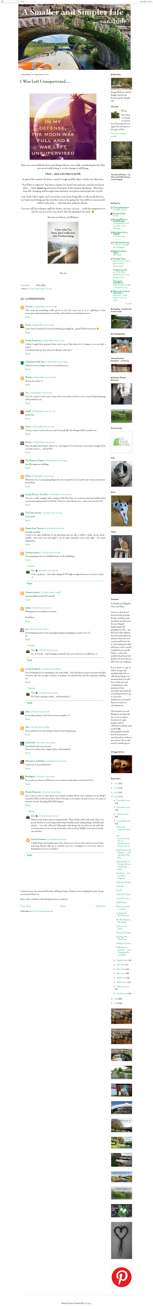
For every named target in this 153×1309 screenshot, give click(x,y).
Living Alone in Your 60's (36, 494)
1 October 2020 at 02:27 (41, 607)
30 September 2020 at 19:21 (43, 442)
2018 (116, 1003)
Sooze (28, 325)
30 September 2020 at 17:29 (43, 411)
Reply (27, 317)
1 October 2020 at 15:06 (48, 570)
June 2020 (121, 969)
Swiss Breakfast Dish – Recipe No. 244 (121, 286)
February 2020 (123, 986)
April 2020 (121, 977)
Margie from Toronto (34, 528)
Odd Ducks (121, 902)
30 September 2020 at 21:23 (59, 494)
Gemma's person (32, 552)
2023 (116, 783)
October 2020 (123, 814)
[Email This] (37, 285)
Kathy (28, 476)
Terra (27, 426)
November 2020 (123, 807)
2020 (116, 796)
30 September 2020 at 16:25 (56, 361)
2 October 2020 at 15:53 (45, 742)
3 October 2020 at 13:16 (45, 776)
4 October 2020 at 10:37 (48, 816)
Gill (27, 727)
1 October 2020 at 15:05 (48, 650)
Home (63, 906)
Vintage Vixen (119, 258)
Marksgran (30, 776)
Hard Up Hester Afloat (120, 252)
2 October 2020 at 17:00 (56, 761)
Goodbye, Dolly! (120, 209)
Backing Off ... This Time (122, 938)
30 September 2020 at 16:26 (44, 377)
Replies (32, 566)
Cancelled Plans (123, 894)
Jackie (27, 607)
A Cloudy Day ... (123, 898)
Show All (128, 304)
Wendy (28, 377)
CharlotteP (30, 742)
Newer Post (26, 906)
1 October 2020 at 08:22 (39, 629)
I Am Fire (120, 886)
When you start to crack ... (123, 908)
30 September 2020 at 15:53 (52, 340)
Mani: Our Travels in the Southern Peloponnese (121, 264)
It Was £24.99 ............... (119, 237)
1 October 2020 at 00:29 (52, 512)
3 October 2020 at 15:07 (51, 792)
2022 (116, 788)
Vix (26, 392)
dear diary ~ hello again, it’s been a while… (120, 298)
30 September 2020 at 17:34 (42, 426)
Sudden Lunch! (120, 270)
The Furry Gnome (33, 512)
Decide (119, 890)
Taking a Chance (123, 943)
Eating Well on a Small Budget (120, 220)
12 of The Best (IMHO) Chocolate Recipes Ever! (121, 275)
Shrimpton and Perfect (35, 761)
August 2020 (122, 960)
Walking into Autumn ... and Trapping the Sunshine (123, 951)
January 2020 (122, 993)
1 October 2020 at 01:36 (50, 552)
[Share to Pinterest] (45, 285)
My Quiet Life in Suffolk (120, 233)
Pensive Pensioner (33, 340)
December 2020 (123, 800)
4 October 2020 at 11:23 (57, 839)
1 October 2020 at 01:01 (54, 528)
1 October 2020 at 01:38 (50, 592)
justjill (28, 411)
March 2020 (122, 982)
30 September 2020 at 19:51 (42, 476)
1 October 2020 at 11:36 (39, 711)
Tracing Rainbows (121, 207)
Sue (33, 570)
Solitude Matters (123, 882)
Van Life (48, 288)
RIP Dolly (117, 255)
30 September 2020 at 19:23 (55, 460)
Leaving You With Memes (122, 914)
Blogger (88, 1303)
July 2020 (121, 964)
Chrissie (29, 306)
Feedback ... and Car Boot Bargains (123, 876)
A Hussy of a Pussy (121, 927)
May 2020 (121, 973)
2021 (116, 792)
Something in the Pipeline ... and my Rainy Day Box (123, 854)
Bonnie (28, 442)
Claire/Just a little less (34, 361)
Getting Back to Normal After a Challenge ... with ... (123, 865)
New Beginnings (37, 288)
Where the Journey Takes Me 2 (121, 292)
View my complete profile (119, 135)
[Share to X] (41, 285)
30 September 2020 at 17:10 (40, 392)
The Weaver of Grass (34, 460)
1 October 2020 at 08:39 (50, 669)
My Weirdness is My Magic (123, 921)
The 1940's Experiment (118, 282)
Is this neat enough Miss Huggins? (121, 246)
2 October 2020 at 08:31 (39, 727)
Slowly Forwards (123, 932)
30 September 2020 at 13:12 (42, 325)
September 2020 (124, 821)
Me (28, 288)
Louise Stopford (32, 669)
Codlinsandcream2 (121, 242)
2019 (116, 998)
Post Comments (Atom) (42, 911)
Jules (27, 711)
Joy (26, 629)
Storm (115, 215)
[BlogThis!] (39, 285)
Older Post (100, 906)
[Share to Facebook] (43, 285)
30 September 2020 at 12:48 (44, 306)
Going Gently (119, 213)
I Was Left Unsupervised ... (123, 830)
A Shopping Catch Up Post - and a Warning (121, 226)
